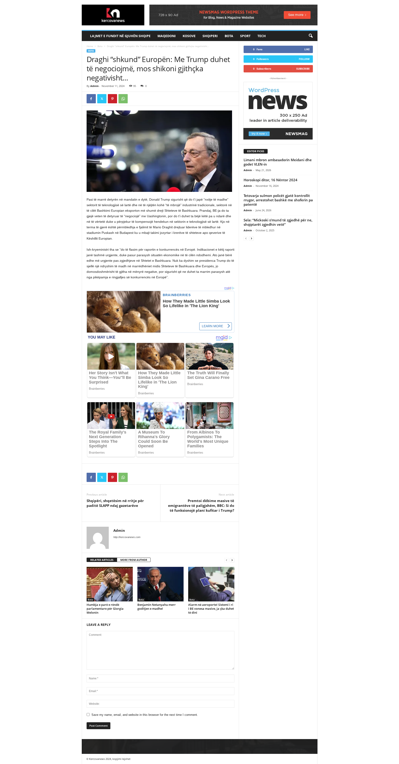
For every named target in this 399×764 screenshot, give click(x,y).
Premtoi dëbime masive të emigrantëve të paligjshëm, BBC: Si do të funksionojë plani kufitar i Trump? (201, 505)
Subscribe (303, 68)
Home (90, 46)
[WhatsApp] (123, 98)
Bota (229, 36)
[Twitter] (101, 98)
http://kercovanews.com (126, 537)
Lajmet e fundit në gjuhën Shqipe (120, 36)
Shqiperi (210, 36)
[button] (310, 36)
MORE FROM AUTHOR (133, 560)
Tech (261, 36)
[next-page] (232, 560)
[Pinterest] (112, 98)
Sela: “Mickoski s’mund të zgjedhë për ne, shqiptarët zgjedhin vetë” (278, 222)
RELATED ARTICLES (101, 560)
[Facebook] (91, 98)
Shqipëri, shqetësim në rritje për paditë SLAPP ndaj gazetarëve (115, 503)
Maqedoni (166, 36)
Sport (245, 36)
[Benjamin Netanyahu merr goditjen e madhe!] (160, 584)
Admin (94, 86)
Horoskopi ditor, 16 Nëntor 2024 (270, 180)
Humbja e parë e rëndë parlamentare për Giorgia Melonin (105, 609)
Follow (304, 59)
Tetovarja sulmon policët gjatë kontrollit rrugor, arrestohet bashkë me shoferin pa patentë (278, 200)
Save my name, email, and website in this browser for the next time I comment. (144, 714)
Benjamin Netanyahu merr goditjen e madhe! (156, 607)
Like (307, 49)
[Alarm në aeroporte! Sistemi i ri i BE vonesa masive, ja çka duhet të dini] (211, 584)
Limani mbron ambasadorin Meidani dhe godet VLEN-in (278, 162)
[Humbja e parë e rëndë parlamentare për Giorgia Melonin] (110, 584)
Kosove (189, 36)
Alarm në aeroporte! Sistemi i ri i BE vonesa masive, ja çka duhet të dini (211, 609)
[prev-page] (226, 560)
